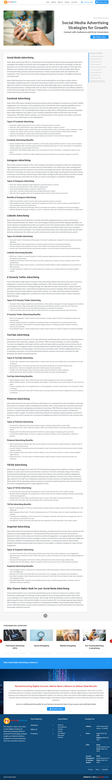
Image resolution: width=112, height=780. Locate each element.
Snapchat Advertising (95, 77)
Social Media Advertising (96, 56)
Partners (60, 729)
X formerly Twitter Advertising (98, 67)
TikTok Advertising (95, 75)
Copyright (105, 769)
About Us (60, 725)
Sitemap (60, 737)
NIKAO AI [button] (60, 2)
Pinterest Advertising (95, 72)
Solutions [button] (53, 2)
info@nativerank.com (103, 747)
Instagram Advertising (96, 61)
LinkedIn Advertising (95, 64)
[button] (56, 662)
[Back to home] (10, 2)
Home (47, 2)
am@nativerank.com (102, 758)
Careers (60, 731)
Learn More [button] (74, 2)
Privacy (90, 769)
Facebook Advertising (95, 59)
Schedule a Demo (103, 2)
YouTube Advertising (95, 69)
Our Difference (62, 727)
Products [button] (67, 2)
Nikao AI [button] (34, 729)
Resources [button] (61, 735)
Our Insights (61, 733)
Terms (97, 769)
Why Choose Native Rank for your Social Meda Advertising (97, 81)
